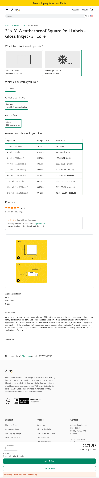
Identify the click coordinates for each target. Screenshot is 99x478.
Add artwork (49, 468)
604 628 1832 (79, 439)
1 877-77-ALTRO (85, 442)
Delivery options (12, 429)
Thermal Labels (43, 437)
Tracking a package (13, 433)
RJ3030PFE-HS (41, 223)
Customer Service (12, 437)
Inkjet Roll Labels (44, 429)
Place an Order (11, 425)
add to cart (49, 461)
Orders (84, 10)
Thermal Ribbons (44, 441)
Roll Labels (15, 25)
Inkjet (23, 25)
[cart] (92, 10)
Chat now (26, 356)
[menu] (7, 10)
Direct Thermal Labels (46, 433)
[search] (86, 16)
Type (7, 25)
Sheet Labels (42, 425)
